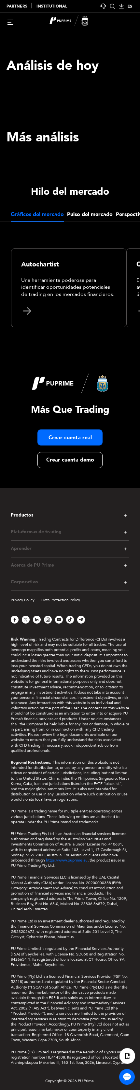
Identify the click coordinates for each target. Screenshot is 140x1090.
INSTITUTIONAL (51, 6)
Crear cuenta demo (70, 459)
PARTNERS (17, 6)
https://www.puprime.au (67, 860)
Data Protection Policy (60, 600)
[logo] (73, 21)
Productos (22, 515)
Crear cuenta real (70, 437)
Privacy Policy (23, 600)
